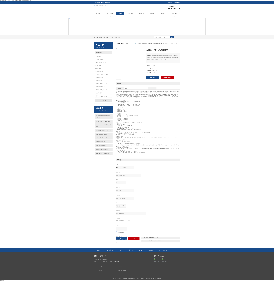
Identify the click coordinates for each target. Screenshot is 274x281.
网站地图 (2, 280)
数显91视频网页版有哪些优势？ (103, 153)
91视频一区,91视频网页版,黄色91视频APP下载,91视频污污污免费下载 (15, 0)
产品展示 (149, 43)
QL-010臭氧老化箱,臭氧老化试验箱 (153, 241)
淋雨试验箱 (98, 68)
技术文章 (152, 13)
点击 (110, 52)
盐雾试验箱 (98, 56)
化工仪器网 (116, 261)
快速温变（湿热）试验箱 (102, 74)
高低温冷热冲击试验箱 (101, 83)
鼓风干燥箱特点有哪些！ (101, 145)
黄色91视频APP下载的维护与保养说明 (103, 125)
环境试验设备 (99, 52)
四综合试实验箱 (99, 71)
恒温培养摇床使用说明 (101, 141)
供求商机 (130, 13)
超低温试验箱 (99, 93)
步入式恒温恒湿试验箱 (101, 96)
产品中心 (120, 13)
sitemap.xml (153, 278)
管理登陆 (159, 278)
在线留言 (170, 2)
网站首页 (98, 13)
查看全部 (104, 100)
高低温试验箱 (99, 80)
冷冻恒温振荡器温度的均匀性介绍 (103, 130)
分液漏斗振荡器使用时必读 (102, 149)
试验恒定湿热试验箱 (101, 62)
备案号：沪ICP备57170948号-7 (143, 278)
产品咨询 (152, 77)
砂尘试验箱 (98, 65)
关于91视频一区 (110, 15)
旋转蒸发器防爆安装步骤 (101, 138)
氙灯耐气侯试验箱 (100, 59)
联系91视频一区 (176, 2)
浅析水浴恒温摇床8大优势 (101, 134)
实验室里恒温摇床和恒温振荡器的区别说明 (103, 116)
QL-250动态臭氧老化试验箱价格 (153, 237)
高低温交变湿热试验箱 (101, 89)
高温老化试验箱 (99, 77)
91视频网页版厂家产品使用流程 (103, 121)
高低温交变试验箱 (100, 86)
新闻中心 (141, 13)
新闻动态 (131, 250)
